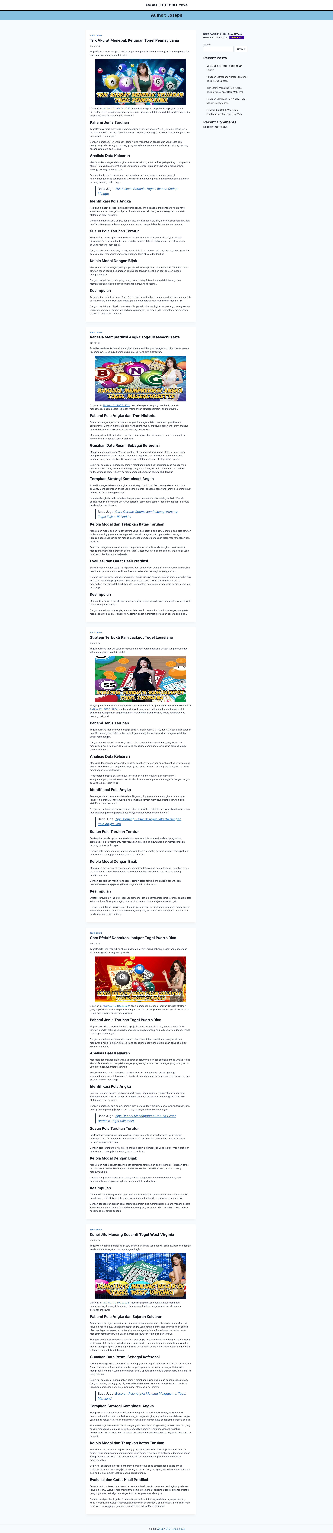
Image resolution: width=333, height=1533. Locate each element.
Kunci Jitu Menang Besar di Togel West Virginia (132, 1234)
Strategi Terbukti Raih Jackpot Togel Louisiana (131, 637)
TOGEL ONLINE (96, 36)
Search (207, 44)
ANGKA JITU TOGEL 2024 (171, 1529)
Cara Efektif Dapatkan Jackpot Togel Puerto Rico (133, 938)
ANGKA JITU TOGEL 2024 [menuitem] (116, 108)
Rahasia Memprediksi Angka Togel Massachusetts (135, 337)
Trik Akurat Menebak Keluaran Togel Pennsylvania (134, 40)
